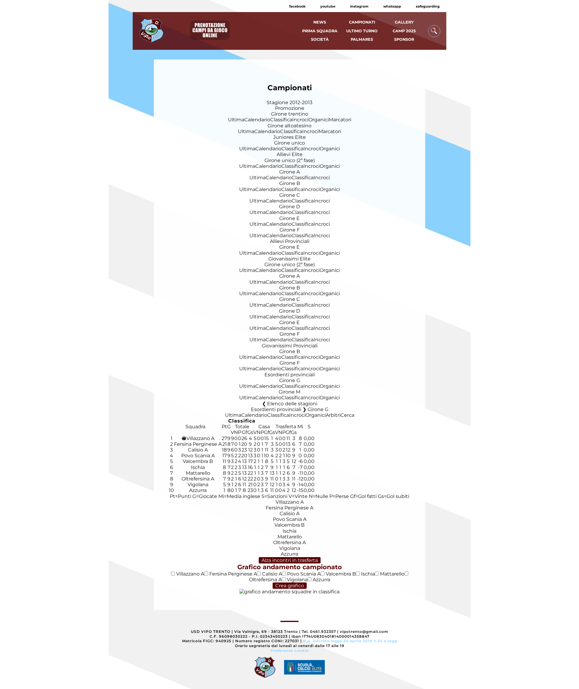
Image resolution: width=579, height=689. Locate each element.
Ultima (236, 120)
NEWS (319, 22)
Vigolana (198, 484)
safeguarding (428, 6)
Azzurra (198, 490)
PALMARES (362, 39)
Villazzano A (200, 438)
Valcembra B (198, 461)
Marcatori (340, 120)
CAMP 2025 (404, 31)
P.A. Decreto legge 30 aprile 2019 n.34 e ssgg (350, 641)
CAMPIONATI (362, 22)
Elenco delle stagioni (292, 404)
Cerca (347, 415)
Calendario (257, 120)
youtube (327, 6)
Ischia (198, 467)
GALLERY (404, 22)
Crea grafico (289, 586)
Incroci (300, 120)
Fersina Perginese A (198, 444)
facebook (297, 6)
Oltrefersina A (198, 479)
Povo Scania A (198, 455)
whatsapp (392, 6)
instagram (359, 6)
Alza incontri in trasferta (289, 560)
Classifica (281, 120)
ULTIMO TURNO (362, 31)
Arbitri (333, 415)
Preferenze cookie (289, 650)
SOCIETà (320, 39)
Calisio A (198, 450)
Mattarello (198, 473)
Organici (318, 120)
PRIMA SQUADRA (319, 31)
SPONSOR (404, 39)
